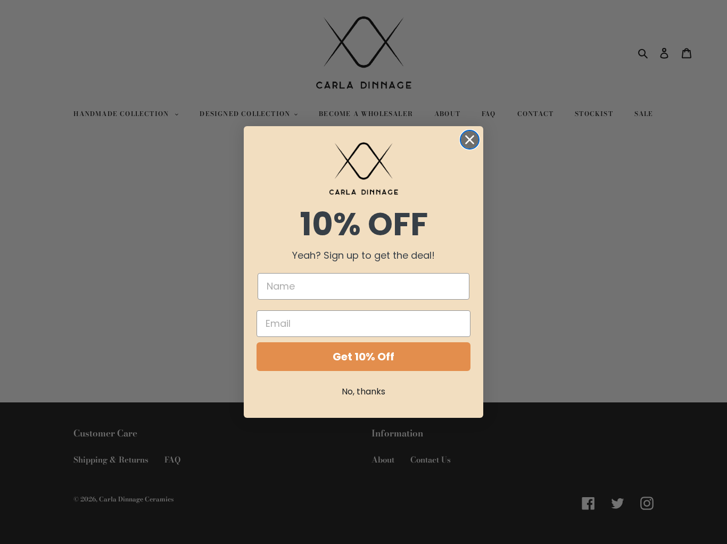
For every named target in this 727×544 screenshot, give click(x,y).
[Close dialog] (469, 139)
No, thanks (363, 391)
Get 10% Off (363, 356)
